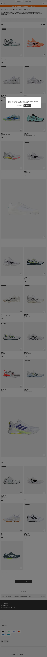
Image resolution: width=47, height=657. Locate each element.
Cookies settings (19, 105)
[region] (23, 103)
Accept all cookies (27, 105)
